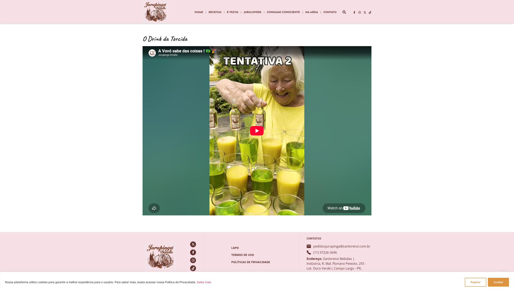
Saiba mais (204, 282)
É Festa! (232, 12)
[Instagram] (359, 12)
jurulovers (252, 12)
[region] (257, 281)
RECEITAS (215, 12)
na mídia (311, 12)
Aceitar (498, 282)
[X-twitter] (365, 12)
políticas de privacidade (250, 262)
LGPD (235, 248)
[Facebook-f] (354, 12)
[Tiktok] (370, 12)
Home (199, 12)
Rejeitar (475, 282)
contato (330, 12)
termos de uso (242, 255)
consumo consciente (283, 12)
